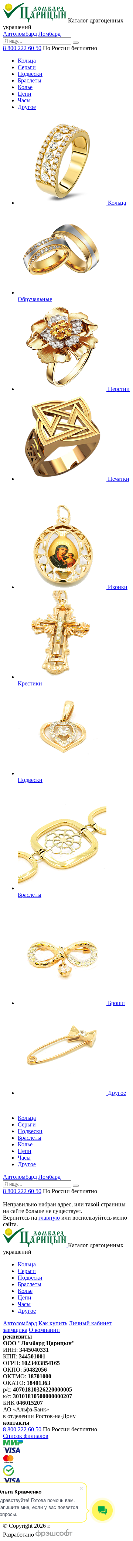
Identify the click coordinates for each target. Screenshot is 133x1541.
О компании (44, 1330)
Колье (25, 1291)
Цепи (24, 1297)
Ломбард (49, 34)
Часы (24, 1304)
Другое (27, 1311)
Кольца (27, 1264)
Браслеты (29, 1284)
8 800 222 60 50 (22, 48)
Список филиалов (25, 1436)
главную (49, 1217)
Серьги (27, 1271)
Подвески (30, 1277)
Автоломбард (20, 34)
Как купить (52, 1323)
